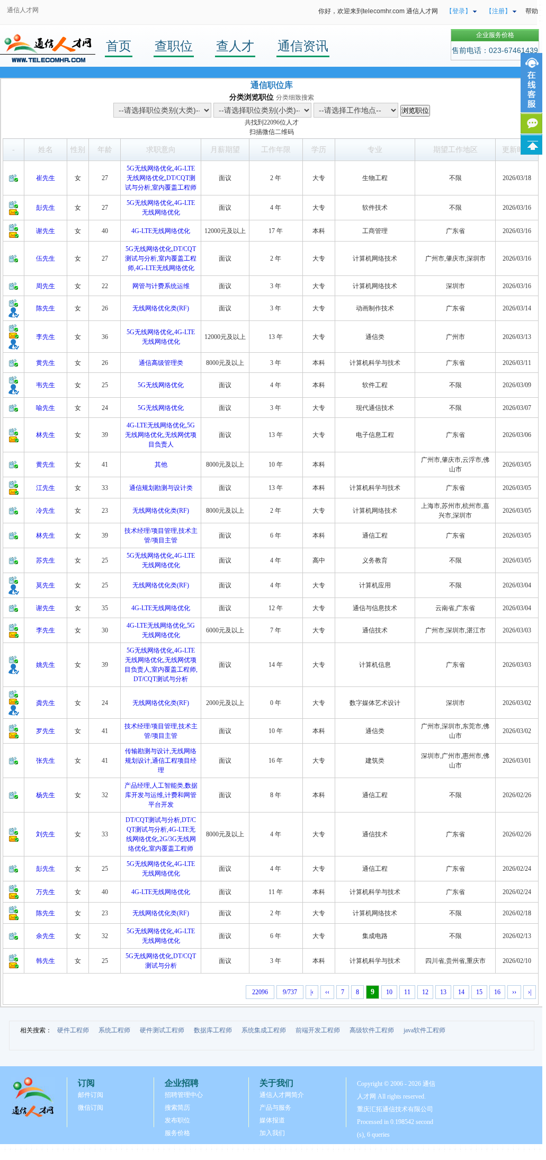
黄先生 (45, 363)
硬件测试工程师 (162, 1030)
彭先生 (45, 207)
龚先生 (45, 703)
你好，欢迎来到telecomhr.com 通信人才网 (378, 11)
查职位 (174, 46)
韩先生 (45, 961)
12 (425, 992)
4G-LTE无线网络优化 (160, 231)
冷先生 (45, 510)
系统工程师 (114, 1030)
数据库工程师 (213, 1030)
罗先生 (45, 731)
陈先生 (45, 308)
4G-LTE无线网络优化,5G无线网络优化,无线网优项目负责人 (160, 435)
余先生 (45, 936)
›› (514, 992)
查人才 (235, 46)
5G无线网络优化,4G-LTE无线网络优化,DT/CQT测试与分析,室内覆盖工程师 (160, 178)
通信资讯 (303, 46)
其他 (161, 464)
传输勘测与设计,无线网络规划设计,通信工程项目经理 (160, 760)
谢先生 (45, 231)
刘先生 (45, 834)
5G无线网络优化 (161, 385)
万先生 (45, 892)
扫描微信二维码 (271, 132)
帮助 (531, 11)
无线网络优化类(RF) (160, 308)
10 (389, 992)
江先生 (45, 488)
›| (529, 992)
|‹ (312, 992)
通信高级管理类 (161, 363)
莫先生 (45, 585)
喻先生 (45, 408)
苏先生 (45, 560)
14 (461, 992)
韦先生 (45, 385)
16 (497, 992)
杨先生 (45, 795)
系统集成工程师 (263, 1030)
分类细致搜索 (295, 97)
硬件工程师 (73, 1030)
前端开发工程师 (318, 1030)
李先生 (45, 337)
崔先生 (45, 178)
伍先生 (45, 258)
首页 (118, 46)
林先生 (45, 435)
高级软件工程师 (372, 1030)
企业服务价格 (495, 35)
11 (407, 992)
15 (479, 992)
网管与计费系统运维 (161, 286)
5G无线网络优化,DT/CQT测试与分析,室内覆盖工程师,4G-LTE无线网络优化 (160, 258)
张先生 (45, 760)
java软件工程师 (424, 1030)
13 (443, 992)
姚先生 (45, 664)
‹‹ (327, 992)
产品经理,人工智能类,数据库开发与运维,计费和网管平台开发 (161, 795)
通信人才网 (23, 10)
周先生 (45, 286)
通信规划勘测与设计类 (161, 488)
